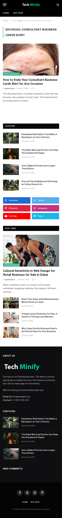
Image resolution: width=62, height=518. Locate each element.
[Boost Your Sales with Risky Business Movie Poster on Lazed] (11, 302)
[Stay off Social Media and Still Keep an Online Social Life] (11, 185)
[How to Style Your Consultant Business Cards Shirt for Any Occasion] (31, 59)
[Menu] (5, 4)
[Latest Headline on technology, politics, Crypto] (31, 5)
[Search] (57, 4)
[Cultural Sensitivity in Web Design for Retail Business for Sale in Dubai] (31, 251)
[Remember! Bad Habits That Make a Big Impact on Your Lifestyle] (11, 138)
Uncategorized (11, 74)
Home (6, 13)
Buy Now (18, 13)
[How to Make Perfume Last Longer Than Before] (11, 169)
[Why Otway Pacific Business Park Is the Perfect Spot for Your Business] (11, 332)
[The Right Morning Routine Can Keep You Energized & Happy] (11, 153)
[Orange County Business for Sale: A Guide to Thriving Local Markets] (11, 317)
